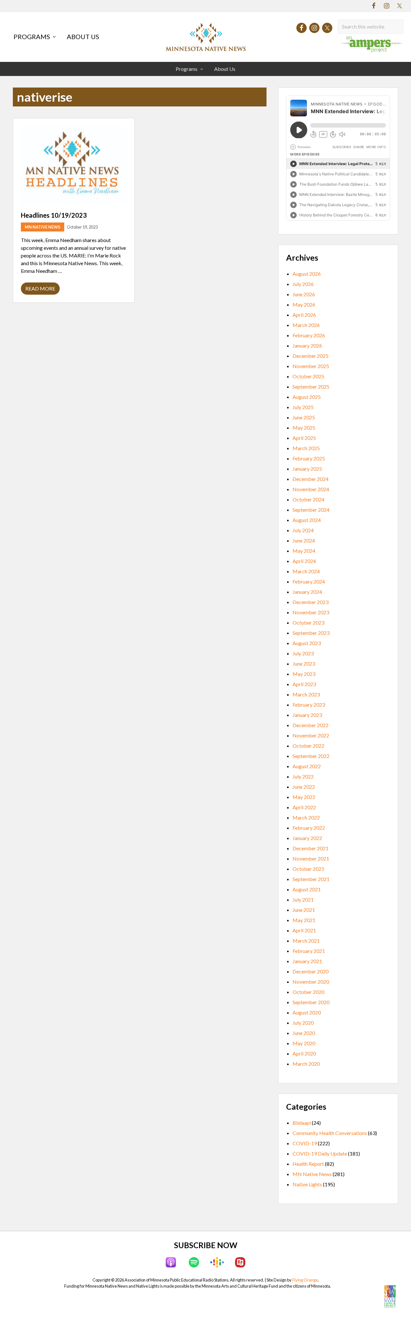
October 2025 (308, 376)
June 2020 (304, 1033)
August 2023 (307, 643)
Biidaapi (302, 1123)
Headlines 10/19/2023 (54, 215)
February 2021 (309, 951)
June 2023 (304, 663)
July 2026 (303, 284)
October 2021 (308, 869)
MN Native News (42, 227)
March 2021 (306, 940)
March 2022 (306, 817)
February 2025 (309, 458)
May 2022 (304, 797)
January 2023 (307, 715)
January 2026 (307, 345)
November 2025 (311, 366)
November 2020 (311, 982)
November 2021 (311, 858)
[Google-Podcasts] (217, 1262)
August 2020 (307, 1012)
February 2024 (309, 581)
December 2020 (310, 971)
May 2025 (304, 428)
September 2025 (311, 386)
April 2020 (304, 1053)
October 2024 (308, 499)
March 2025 (306, 448)
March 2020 (306, 1064)
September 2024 (311, 510)
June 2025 (304, 417)
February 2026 (309, 335)
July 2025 (303, 407)
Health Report (308, 1164)
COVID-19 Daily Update (320, 1153)
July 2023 (303, 653)
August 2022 (307, 766)
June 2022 (304, 787)
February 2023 (309, 705)
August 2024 (307, 520)
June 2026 (304, 294)
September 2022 (311, 756)
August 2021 (307, 889)
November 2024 (311, 489)
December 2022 (310, 725)
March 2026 (306, 325)
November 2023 (311, 612)
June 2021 (304, 910)
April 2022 (304, 807)
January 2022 (307, 838)
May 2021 (304, 920)
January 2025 (307, 469)
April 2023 (304, 684)
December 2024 (310, 479)
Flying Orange (305, 1279)
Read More (40, 290)
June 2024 (304, 540)
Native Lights (307, 1184)
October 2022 (308, 746)
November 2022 (311, 735)
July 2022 (303, 776)
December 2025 (310, 356)
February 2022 (309, 828)
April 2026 (304, 315)
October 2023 (308, 622)
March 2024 (306, 571)
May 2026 (304, 304)
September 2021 (311, 879)
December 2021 (310, 848)
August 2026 (307, 274)
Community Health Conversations (330, 1133)
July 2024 (303, 530)
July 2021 (303, 899)
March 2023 (306, 694)
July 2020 (303, 1023)
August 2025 (307, 397)
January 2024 (307, 592)
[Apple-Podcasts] (170, 1262)
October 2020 (308, 992)
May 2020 (304, 1043)
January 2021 (307, 961)
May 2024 (304, 551)
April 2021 (304, 930)
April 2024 (304, 561)
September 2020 (311, 1002)
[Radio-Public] (240, 1262)
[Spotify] (194, 1262)
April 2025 (304, 438)
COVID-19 (305, 1143)
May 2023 (304, 674)
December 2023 (310, 602)
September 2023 (311, 633)
